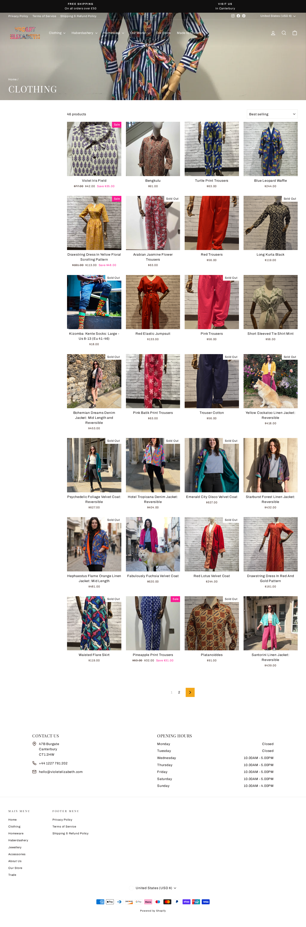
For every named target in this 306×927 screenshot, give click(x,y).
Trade (12, 874)
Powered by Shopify (153, 910)
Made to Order (188, 33)
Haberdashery (83, 33)
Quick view (94, 171)
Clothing (55, 33)
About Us (14, 861)
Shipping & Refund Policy (78, 16)
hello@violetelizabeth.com (61, 772)
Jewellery (15, 847)
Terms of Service (44, 16)
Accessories (17, 854)
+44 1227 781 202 (53, 763)
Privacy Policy (18, 16)
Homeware (112, 33)
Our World (138, 33)
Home (12, 79)
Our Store (163, 33)
